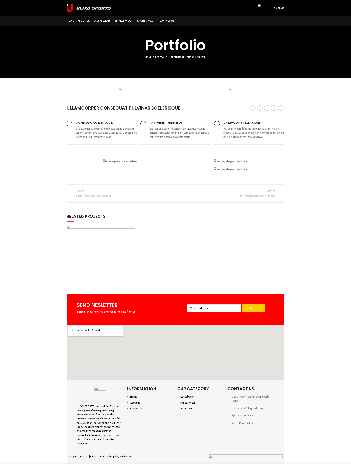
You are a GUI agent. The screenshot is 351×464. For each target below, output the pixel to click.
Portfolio (161, 57)
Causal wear (187, 396)
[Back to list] (175, 193)
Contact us (136, 408)
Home (148, 57)
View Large (132, 227)
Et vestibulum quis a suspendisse (101, 260)
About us (135, 402)
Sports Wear (187, 408)
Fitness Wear (187, 402)
